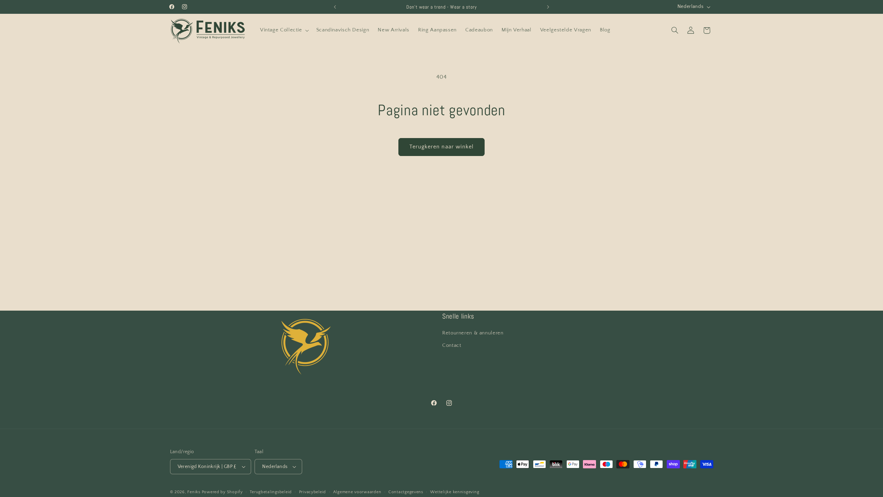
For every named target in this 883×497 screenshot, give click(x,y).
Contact (451, 345)
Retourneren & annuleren (473, 333)
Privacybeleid (312, 492)
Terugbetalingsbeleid (271, 492)
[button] (284, 30)
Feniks (193, 492)
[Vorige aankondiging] (335, 7)
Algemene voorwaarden (357, 492)
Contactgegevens (405, 492)
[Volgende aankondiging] (548, 7)
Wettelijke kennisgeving (454, 492)
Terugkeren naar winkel (441, 147)
